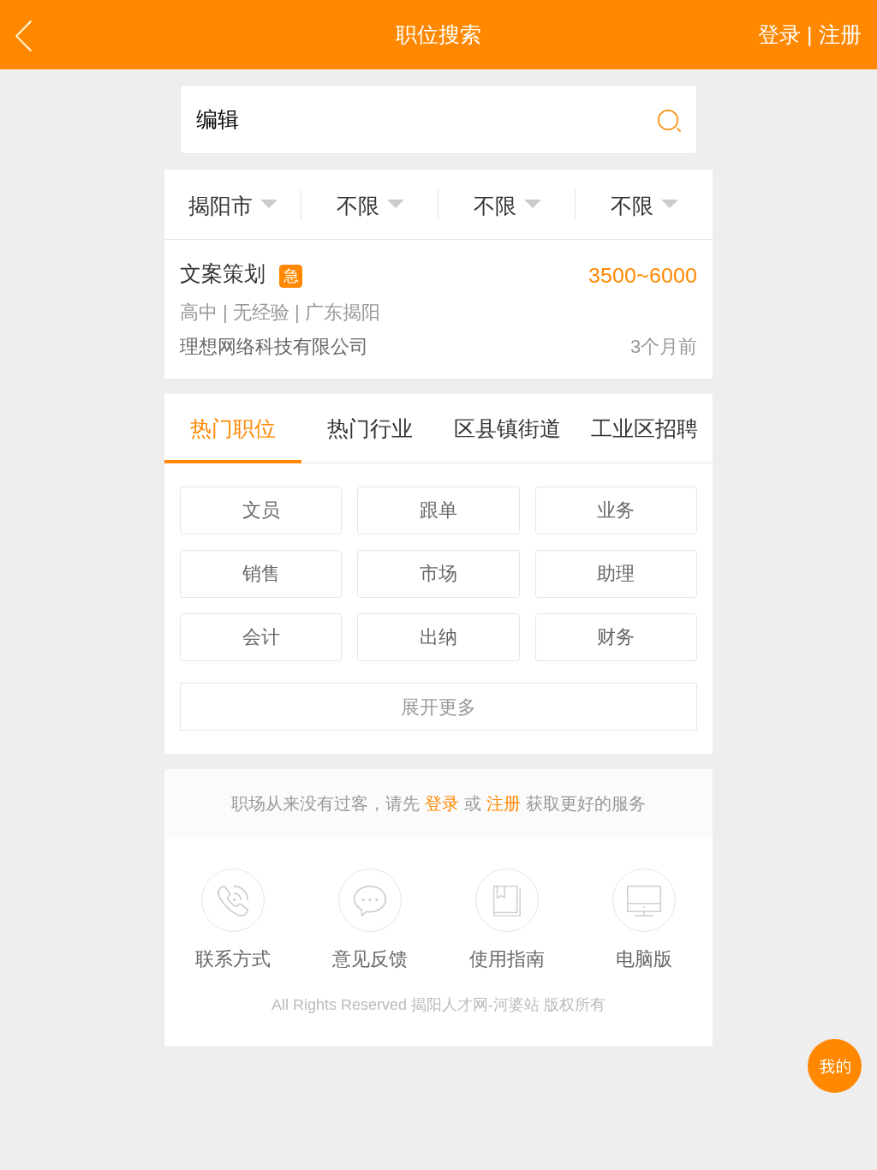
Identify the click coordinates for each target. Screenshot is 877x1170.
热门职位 (233, 428)
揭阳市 (220, 206)
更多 (438, 707)
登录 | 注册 (810, 34)
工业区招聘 (644, 428)
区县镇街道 (507, 428)
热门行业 (370, 428)
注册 (503, 803)
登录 (442, 803)
